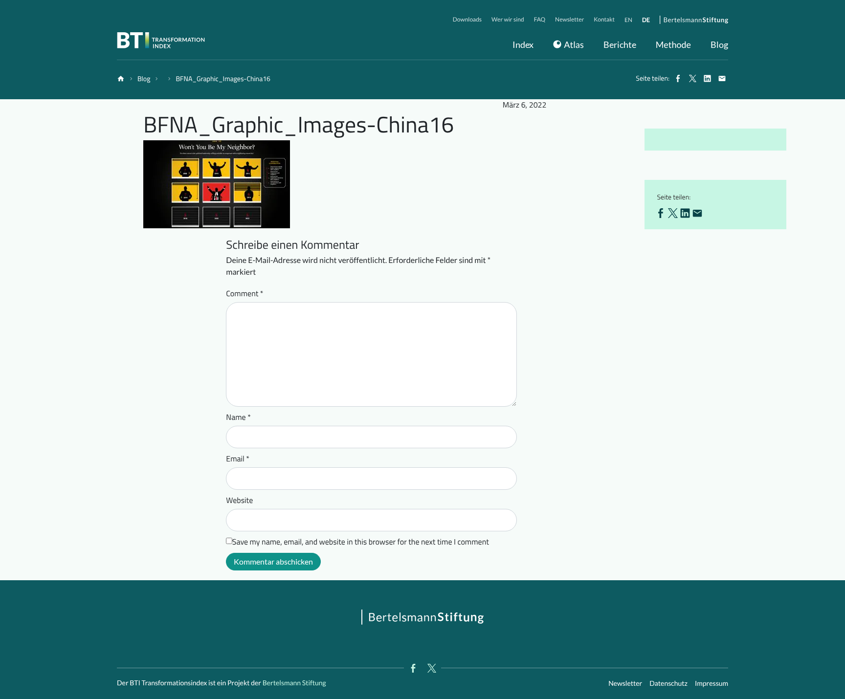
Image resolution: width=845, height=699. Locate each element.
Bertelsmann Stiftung (293, 682)
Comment (244, 294)
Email (237, 459)
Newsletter (625, 683)
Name (238, 417)
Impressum (711, 683)
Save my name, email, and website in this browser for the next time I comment (360, 542)
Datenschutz (668, 683)
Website (239, 500)
